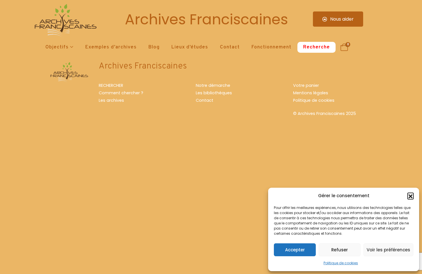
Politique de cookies (341, 263)
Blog (154, 47)
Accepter (295, 250)
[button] (410, 196)
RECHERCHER (111, 85)
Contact (230, 47)
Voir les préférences (388, 250)
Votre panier (306, 85)
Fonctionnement (271, 47)
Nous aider (341, 19)
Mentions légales (310, 93)
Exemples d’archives (111, 47)
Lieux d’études (189, 47)
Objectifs (57, 47)
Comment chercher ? (121, 93)
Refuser (339, 250)
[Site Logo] (64, 21)
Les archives (111, 100)
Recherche (316, 47)
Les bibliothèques (214, 93)
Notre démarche (213, 85)
